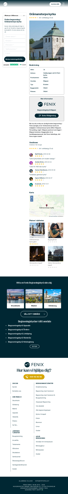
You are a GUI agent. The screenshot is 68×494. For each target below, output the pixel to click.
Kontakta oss (16, 391)
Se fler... (15, 425)
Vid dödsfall (40, 406)
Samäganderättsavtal (19, 465)
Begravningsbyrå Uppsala (19, 325)
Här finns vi (16, 397)
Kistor (38, 418)
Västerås (15, 417)
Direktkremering (41, 387)
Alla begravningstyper (43, 410)
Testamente (16, 444)
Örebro (14, 421)
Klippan (45, 81)
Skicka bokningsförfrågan (15, 59)
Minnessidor (40, 450)
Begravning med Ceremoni (45, 391)
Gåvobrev (15, 448)
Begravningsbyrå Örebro (18, 330)
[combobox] (34, 314)
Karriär (14, 387)
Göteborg (15, 404)
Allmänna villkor (26, 481)
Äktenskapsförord (18, 461)
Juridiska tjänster (16, 432)
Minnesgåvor (40, 446)
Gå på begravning (40, 437)
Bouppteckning (17, 436)
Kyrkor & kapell (41, 414)
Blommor (39, 422)
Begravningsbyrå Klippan (46, 110)
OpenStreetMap (53, 216)
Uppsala (15, 413)
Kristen (45, 84)
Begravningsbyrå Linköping (20, 334)
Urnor (38, 426)
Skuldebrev (16, 452)
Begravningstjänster (44, 383)
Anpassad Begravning (43, 402)
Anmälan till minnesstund (44, 442)
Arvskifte (15, 440)
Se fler (34, 346)
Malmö (14, 409)
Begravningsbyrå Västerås (19, 338)
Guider (38, 430)
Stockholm (16, 400)
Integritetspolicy (42, 481)
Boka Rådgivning (49, 115)
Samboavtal (16, 456)
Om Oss (15, 383)
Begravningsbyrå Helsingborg (21, 342)
